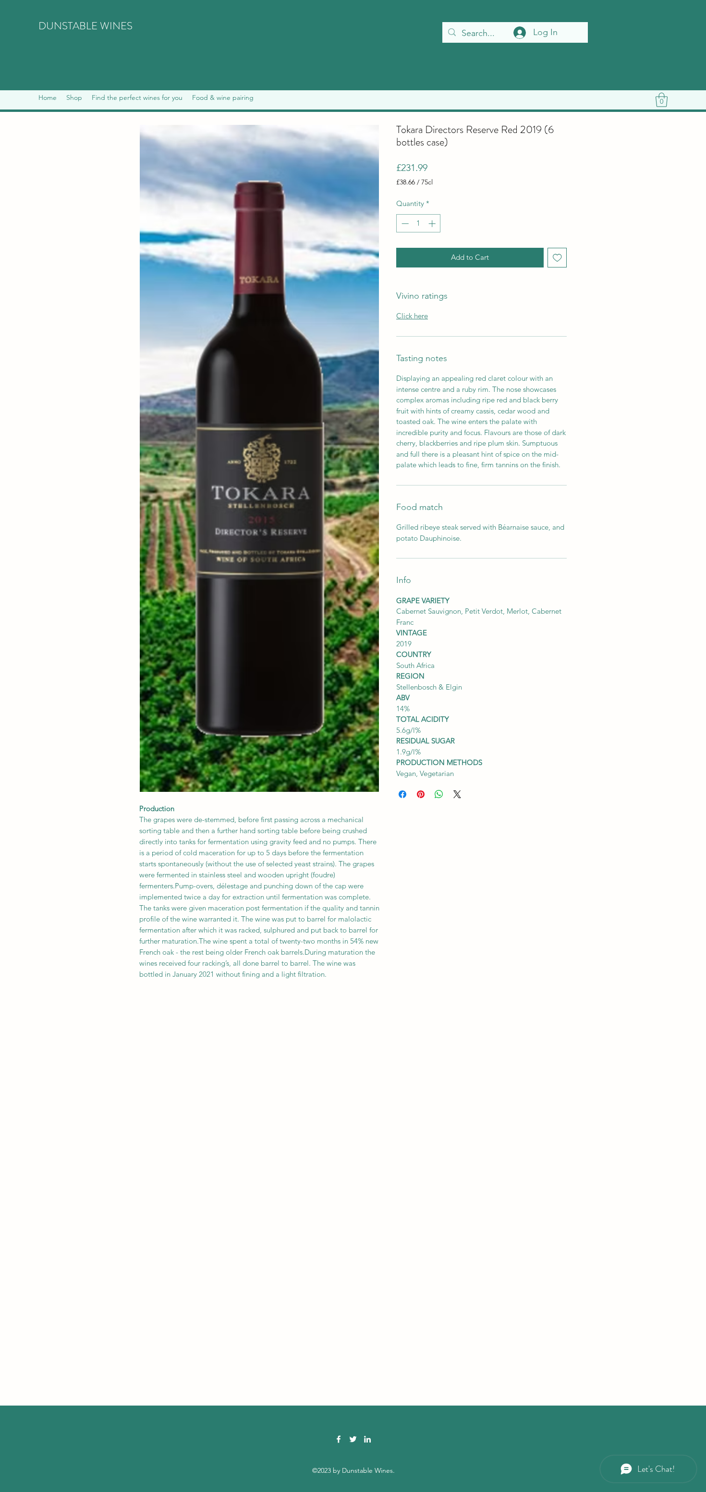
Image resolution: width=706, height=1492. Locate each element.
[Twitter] (353, 1439)
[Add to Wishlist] (557, 257)
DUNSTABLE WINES (85, 25)
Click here (412, 315)
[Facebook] (338, 1439)
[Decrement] (404, 223)
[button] (74, 97)
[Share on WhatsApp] (439, 794)
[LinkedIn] (367, 1439)
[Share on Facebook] (402, 794)
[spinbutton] (418, 223)
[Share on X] (457, 794)
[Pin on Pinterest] (420, 794)
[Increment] (432, 223)
